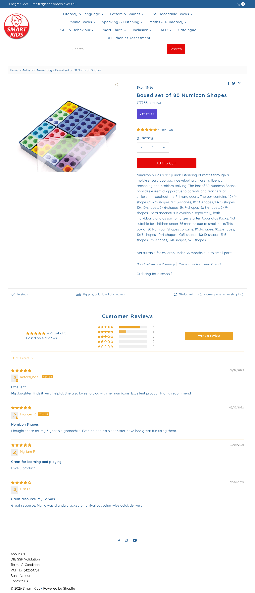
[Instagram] (126, 540)
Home (14, 70)
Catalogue (187, 30)
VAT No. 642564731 (25, 570)
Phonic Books (81, 22)
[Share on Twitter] (234, 83)
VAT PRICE (147, 114)
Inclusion (141, 30)
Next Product (212, 264)
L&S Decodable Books (170, 14)
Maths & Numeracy (167, 22)
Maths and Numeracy (37, 70)
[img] (21, 370)
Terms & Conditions (26, 564)
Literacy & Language (82, 14)
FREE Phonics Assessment (127, 38)
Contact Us (19, 581)
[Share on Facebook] (229, 83)
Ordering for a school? (154, 274)
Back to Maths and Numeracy (156, 264)
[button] (147, 129)
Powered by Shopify (59, 588)
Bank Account (21, 575)
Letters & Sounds (126, 14)
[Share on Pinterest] (239, 83)
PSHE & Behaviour (75, 30)
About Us (18, 554)
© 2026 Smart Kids (25, 588)
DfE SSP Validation (25, 559)
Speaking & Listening (121, 22)
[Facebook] (119, 540)
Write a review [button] (209, 336)
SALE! (164, 30)
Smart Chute (112, 30)
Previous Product (189, 264)
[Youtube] (135, 540)
